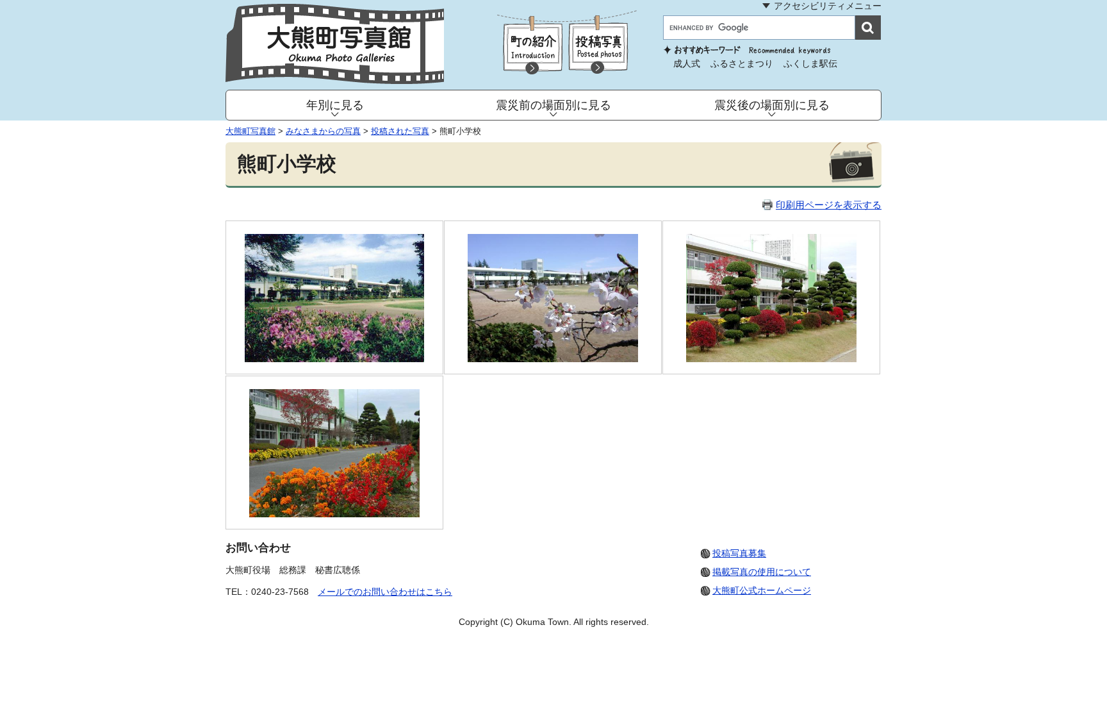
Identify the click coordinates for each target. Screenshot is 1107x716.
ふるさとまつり (741, 63)
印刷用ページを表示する (829, 204)
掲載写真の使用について (761, 572)
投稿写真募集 (739, 553)
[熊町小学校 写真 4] (334, 513)
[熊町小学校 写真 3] (771, 358)
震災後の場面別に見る (772, 105)
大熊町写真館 (250, 131)
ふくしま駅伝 (810, 63)
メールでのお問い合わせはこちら (385, 592)
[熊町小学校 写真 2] (553, 358)
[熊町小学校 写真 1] (334, 358)
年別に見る (335, 105)
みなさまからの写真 (323, 131)
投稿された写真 (400, 131)
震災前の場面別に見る (553, 105)
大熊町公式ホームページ (761, 590)
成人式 (686, 63)
